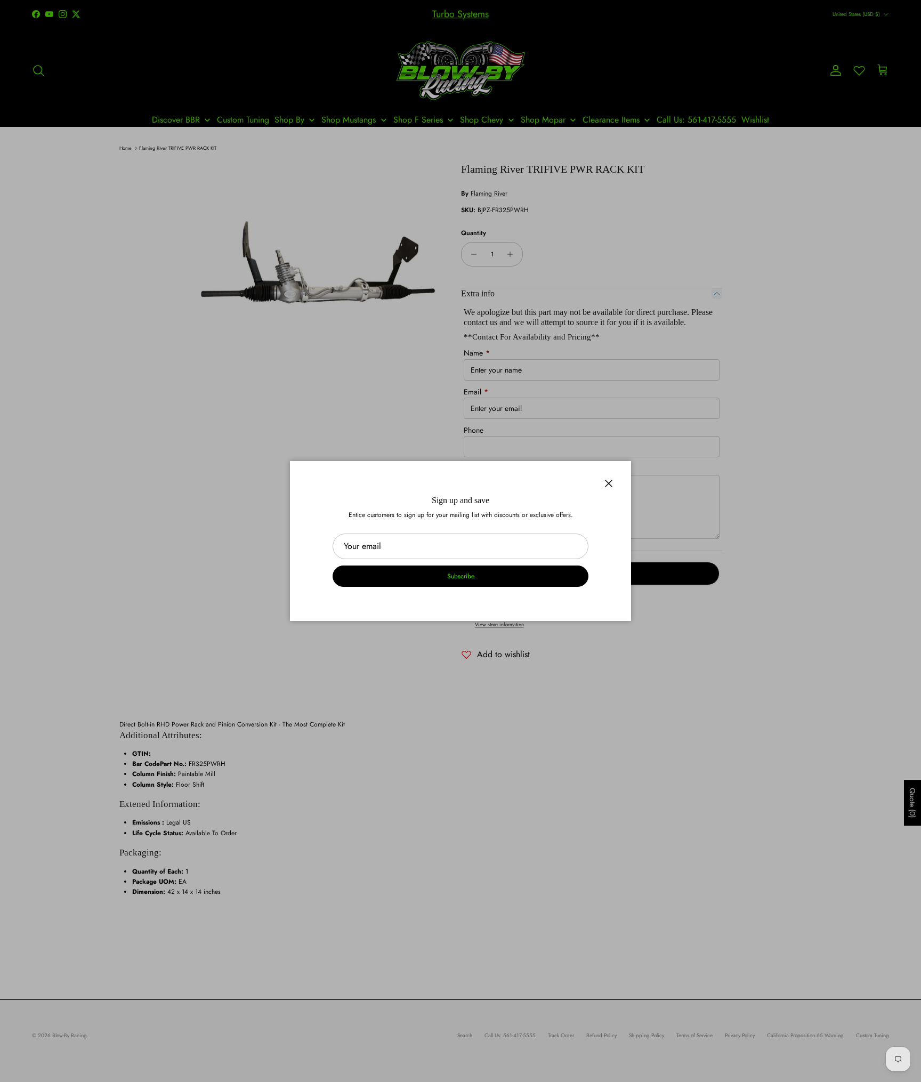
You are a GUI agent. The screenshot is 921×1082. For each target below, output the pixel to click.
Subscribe (460, 576)
